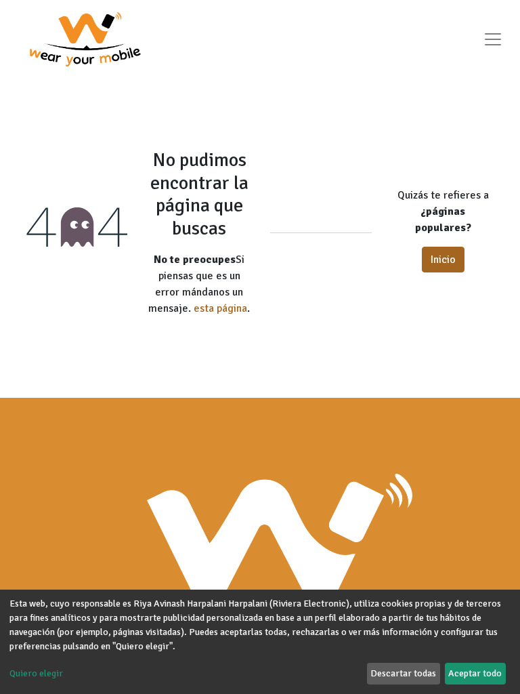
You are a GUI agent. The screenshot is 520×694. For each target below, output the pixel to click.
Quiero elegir (36, 673)
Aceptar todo (475, 673)
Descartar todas (403, 673)
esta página (220, 308)
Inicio (443, 259)
